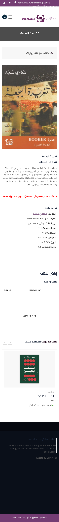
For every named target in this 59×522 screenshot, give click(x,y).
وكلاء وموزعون (29, 315)
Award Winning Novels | (48, 2)
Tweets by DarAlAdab (46, 457)
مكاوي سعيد (40, 213)
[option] (29, 378)
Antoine (7, 290)
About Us (25, 2)
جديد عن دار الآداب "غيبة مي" (43, 6)
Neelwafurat (36, 290)
